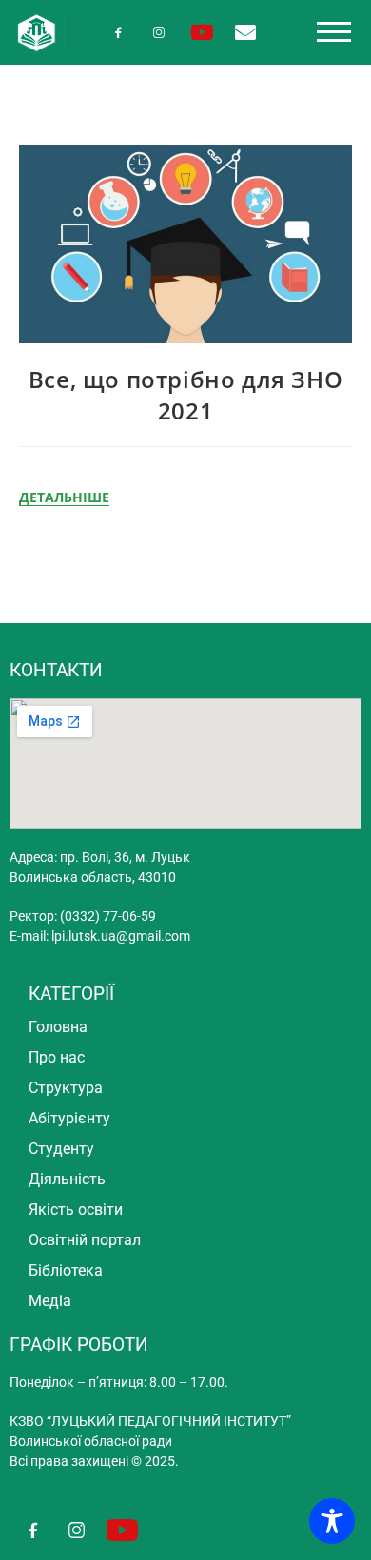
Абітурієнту (69, 1118)
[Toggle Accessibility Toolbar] (332, 1521)
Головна (58, 1027)
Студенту (61, 1149)
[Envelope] (245, 32)
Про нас (57, 1057)
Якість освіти (76, 1209)
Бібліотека (66, 1270)
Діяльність (67, 1179)
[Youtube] (202, 32)
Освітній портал (85, 1240)
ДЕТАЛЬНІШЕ (64, 497)
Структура (66, 1088)
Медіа (50, 1301)
